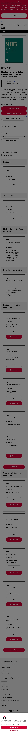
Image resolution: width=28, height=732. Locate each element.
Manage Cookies (14, 730)
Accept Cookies (14, 727)
